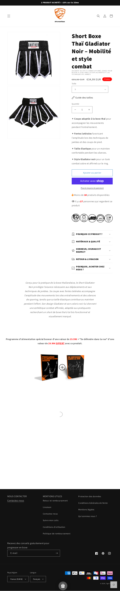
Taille (74, 83)
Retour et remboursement (55, 500)
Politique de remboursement (57, 533)
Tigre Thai (109, 583)
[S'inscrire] (56, 553)
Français (36, 579)
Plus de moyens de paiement (92, 188)
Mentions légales (86, 509)
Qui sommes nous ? (87, 516)
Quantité (75, 104)
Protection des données (89, 496)
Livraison (47, 507)
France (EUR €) (16, 579)
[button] (9, 16)
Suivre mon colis (51, 520)
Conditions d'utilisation (54, 527)
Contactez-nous (15, 500)
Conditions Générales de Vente (93, 503)
